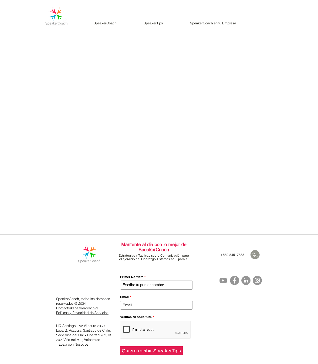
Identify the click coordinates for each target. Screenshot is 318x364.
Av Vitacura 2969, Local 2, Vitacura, (80, 328)
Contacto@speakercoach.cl (77, 308)
